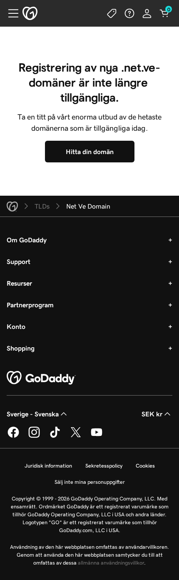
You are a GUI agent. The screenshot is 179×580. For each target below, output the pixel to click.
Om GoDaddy (27, 239)
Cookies (145, 465)
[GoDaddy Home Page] (41, 378)
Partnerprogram (30, 304)
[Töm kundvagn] (164, 13)
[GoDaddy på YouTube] (96, 436)
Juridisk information (48, 465)
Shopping (21, 348)
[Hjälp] (129, 13)
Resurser (19, 283)
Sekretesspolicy (103, 465)
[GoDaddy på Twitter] (75, 436)
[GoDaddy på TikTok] (55, 436)
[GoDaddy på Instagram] (34, 436)
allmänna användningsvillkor (111, 562)
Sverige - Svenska (33, 414)
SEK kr (152, 414)
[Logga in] (147, 13)
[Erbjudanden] (112, 13)
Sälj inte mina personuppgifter (90, 482)
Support (18, 261)
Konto (16, 326)
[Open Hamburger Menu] (10, 13)
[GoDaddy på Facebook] (13, 436)
